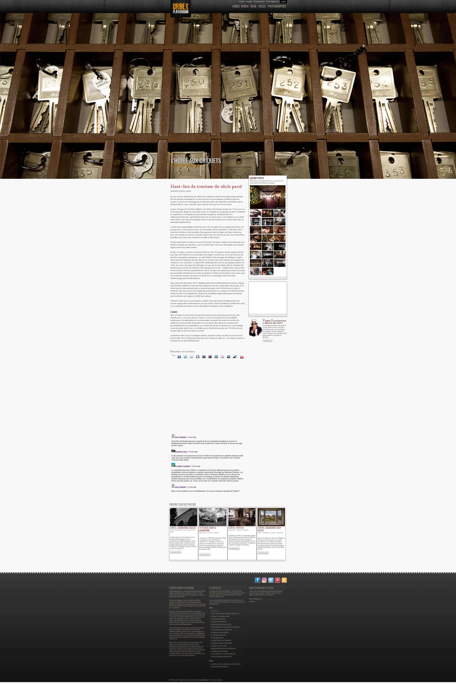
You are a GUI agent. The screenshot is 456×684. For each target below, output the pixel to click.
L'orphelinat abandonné (219, 622)
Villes (262, 6)
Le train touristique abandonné (221, 657)
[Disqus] (207, 399)
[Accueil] (180, 10)
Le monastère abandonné (219, 667)
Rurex (245, 6)
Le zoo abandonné (217, 638)
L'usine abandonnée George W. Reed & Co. (225, 614)
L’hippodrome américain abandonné (223, 648)
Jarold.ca (252, 601)
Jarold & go (204, 680)
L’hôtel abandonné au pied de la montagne (225, 627)
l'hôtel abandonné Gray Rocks (269, 529)
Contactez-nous (259, 1)
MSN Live (204, 357)
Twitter (185, 357)
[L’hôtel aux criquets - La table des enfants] (267, 233)
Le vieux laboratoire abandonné (221, 630)
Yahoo (210, 357)
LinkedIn (216, 357)
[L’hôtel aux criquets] (267, 208)
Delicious (235, 357)
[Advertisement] (268, 297)
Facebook (179, 357)
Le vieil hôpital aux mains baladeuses (223, 654)
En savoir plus (175, 552)
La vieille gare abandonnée (220, 632)
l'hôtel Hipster (236, 527)
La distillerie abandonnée (219, 651)
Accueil (241, 1)
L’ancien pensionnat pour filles (221, 624)
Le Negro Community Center (220, 616)
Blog (253, 6)
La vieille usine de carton (219, 646)
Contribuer (267, 340)
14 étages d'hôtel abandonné (207, 529)
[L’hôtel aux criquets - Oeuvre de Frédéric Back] (255, 242)
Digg (228, 357)
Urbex (236, 6)
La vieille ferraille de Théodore (221, 640)
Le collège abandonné (218, 635)
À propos (249, 1)
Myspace (198, 357)
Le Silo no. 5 (215, 611)
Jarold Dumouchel (191, 165)
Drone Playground (272, 1)
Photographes (277, 6)
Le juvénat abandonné (218, 619)
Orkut (222, 357)
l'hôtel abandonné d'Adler (183, 527)
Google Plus (191, 357)
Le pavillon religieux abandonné (221, 643)
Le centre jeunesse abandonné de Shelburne (226, 664)
